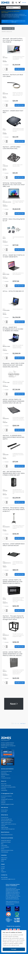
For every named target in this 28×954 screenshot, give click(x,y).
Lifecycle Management (6, 819)
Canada (3, 866)
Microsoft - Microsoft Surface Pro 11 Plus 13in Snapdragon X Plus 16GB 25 (13, 40)
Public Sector (4, 857)
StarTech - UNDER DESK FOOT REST (13, 111)
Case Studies (4, 845)
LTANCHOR (5, 166)
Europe (3, 868)
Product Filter (7, 28)
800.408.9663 (4, 877)
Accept (13, 949)
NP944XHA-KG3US (7, 202)
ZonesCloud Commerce (7, 799)
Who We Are (4, 807)
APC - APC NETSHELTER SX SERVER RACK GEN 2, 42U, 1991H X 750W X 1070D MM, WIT (14, 473)
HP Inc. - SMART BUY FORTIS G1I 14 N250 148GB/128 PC (14, 256)
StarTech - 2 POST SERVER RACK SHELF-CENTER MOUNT (14, 544)
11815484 (4, 314)
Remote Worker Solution (7, 820)
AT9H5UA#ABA (6, 310)
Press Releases (4, 852)
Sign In (24, 2)
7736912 (4, 639)
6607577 (5, 169)
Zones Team (4, 811)
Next (13, 703)
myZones (3, 797)
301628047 (5, 242)
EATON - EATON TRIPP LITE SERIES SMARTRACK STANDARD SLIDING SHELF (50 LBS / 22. (13, 401)
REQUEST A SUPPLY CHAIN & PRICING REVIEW (14, 21)
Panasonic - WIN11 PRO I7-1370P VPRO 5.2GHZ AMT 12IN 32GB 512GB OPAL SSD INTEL (13, 365)
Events (2, 848)
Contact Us (4, 875)
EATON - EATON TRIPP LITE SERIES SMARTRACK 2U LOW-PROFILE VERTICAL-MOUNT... (13, 653)
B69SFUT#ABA (6, 274)
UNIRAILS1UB (5, 454)
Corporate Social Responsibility (8, 787)
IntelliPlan (3, 801)
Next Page (22, 723)
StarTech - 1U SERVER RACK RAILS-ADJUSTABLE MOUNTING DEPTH (13, 437)
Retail (2, 861)
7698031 (4, 566)
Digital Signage (4, 827)
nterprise (3, 802)
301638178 (5, 675)
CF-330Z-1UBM (6, 382)
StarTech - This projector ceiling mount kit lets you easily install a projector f (14, 509)
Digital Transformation (6, 822)
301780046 (5, 386)
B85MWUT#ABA (6, 346)
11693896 (5, 61)
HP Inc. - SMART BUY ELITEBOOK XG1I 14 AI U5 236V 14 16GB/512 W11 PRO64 (13, 329)
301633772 (5, 602)
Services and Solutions (7, 768)
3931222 (4, 97)
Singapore (3, 871)
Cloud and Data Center (6, 771)
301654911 (5, 350)
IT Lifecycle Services (5, 778)
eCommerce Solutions (6, 796)
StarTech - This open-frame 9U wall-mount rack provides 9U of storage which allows (13, 617)
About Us (3, 781)
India (2, 870)
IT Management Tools (7, 793)
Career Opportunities (6, 785)
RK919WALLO (6, 635)
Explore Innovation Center (7, 850)
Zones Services (4, 817)
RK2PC (4, 238)
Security (3, 776)
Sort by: (7, 7)
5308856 (5, 133)
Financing (3, 788)
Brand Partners (5, 832)
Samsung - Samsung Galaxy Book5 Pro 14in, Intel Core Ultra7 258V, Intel (14, 184)
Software (3, 825)
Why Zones (3, 783)
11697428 (5, 494)
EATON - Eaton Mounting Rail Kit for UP (14, 220)
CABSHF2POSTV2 (7, 562)
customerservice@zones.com (8, 879)
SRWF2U (5, 671)
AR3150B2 (5, 490)
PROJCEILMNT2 (6, 526)
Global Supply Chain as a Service (8, 824)
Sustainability (4, 790)
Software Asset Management (8, 829)
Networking (3, 773)
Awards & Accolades (6, 842)
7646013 (4, 458)
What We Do (4, 815)
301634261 (5, 422)
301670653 (5, 278)
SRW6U (4, 599)
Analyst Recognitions (6, 840)
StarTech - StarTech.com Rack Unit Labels (13, 75)
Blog (2, 843)
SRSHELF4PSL (6, 418)
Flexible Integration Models (7, 804)
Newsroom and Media (7, 838)
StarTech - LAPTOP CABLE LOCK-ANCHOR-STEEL (11, 147)
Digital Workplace (5, 774)
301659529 (5, 205)
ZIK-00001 (5, 57)
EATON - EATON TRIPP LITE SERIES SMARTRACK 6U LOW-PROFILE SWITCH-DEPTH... (13, 581)
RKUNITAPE (5, 93)
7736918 (4, 530)
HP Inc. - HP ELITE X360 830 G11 (13, 291)
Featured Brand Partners (7, 834)
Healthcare (3, 859)
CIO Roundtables (5, 847)
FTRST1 (4, 129)
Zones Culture (4, 810)
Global (3, 864)
